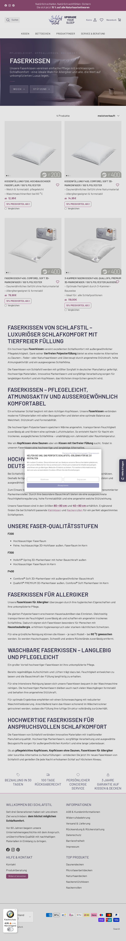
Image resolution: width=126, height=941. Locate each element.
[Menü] (15, 910)
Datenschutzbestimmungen (75, 453)
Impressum (94, 453)
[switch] (10, 929)
